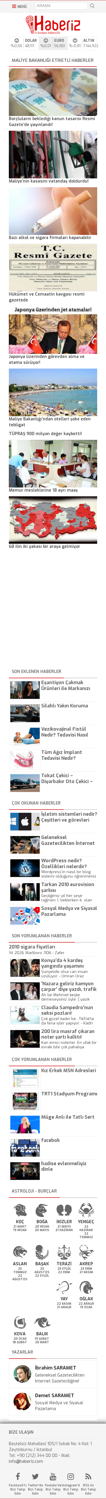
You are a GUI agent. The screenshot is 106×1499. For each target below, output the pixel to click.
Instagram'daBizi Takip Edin (71, 1489)
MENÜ (22, 6)
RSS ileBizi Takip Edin (88, 1489)
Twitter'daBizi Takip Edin (35, 1489)
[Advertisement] (53, 610)
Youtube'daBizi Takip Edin (53, 1489)
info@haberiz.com (26, 1461)
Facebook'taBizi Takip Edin (17, 1489)
